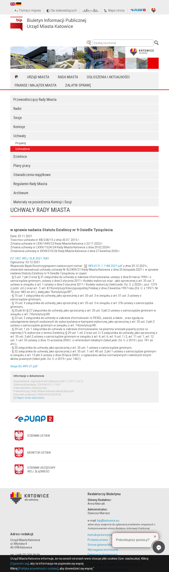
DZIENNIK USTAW (38, 435)
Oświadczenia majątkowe (32, 174)
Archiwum (20, 193)
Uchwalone (22, 149)
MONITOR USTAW (39, 452)
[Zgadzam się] (19, 563)
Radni (17, 108)
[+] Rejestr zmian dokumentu (28, 397)
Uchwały (19, 136)
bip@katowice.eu (108, 520)
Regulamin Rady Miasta (30, 184)
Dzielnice (20, 156)
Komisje (19, 127)
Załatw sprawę (78, 85)
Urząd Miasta (38, 77)
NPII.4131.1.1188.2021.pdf (105, 266)
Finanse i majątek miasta (35, 85)
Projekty (20, 143)
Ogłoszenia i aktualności (108, 77)
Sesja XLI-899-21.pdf (24, 366)
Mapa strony (116, 10)
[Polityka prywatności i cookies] (38, 568)
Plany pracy (22, 165)
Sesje (17, 117)
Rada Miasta (68, 77)
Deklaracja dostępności (102, 554)
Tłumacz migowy (30, 10)
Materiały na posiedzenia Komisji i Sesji (42, 202)
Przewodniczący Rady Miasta (34, 99)
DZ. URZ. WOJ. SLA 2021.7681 (29, 258)
